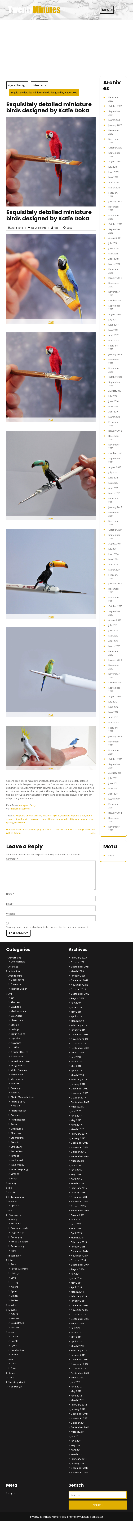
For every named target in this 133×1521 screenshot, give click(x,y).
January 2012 (115, 736)
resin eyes (19, 822)
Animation (14, 971)
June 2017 (113, 324)
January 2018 (115, 277)
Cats (13, 1363)
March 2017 (114, 340)
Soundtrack (17, 1322)
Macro (16, 1105)
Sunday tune (18, 1349)
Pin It (51, 321)
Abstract (15, 1002)
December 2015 (79, 1196)
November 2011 (79, 1418)
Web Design (15, 1386)
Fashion (12, 1201)
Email (10, 903)
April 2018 (113, 258)
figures (56, 815)
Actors (14, 1313)
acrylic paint (18, 815)
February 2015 (79, 1242)
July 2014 (112, 548)
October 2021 (115, 106)
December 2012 (79, 1359)
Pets (11, 1359)
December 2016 (79, 1142)
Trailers (15, 1327)
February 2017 (79, 1133)
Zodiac (14, 1300)
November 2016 (79, 1147)
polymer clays (87, 819)
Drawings (16, 1042)
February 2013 (79, 1350)
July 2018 (112, 243)
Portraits (16, 1115)
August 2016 (114, 390)
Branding (16, 1223)
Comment (12, 858)
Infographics (18, 1065)
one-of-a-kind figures (67, 819)
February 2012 (79, 1404)
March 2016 (114, 416)
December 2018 (79, 1034)
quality (9, 822)
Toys (11, 1377)
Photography (18, 1101)
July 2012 (112, 701)
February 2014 (79, 1296)
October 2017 (115, 300)
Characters (17, 1020)
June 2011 (113, 783)
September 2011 (80, 1427)
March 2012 (114, 722)
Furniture (16, 984)
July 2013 (112, 625)
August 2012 (114, 696)
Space (12, 1373)
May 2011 (113, 788)
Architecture (15, 975)
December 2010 (79, 1467)
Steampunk (17, 1137)
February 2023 (79, 957)
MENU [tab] (107, 10)
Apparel (15, 1205)
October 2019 (115, 147)
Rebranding (17, 1246)
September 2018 (80, 1047)
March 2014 (114, 569)
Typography (17, 1164)
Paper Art (16, 1092)
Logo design (17, 1232)
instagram (24, 805)
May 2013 (113, 635)
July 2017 (112, 319)
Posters (15, 1318)
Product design (19, 1241)
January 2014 (115, 583)
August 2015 (114, 467)
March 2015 (114, 493)
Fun (10, 1210)
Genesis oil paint (70, 815)
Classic (15, 1024)
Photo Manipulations (22, 1097)
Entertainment (16, 1196)
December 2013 (79, 1305)
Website (10, 913)
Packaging (16, 1237)
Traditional (17, 1160)
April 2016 (113, 411)
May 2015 (113, 482)
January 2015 (115, 507)
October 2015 (115, 453)
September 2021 (80, 966)
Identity (12, 1219)
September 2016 (80, 1156)
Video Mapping (19, 1169)
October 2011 (115, 758)
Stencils (15, 1142)
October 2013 (115, 606)
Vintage (15, 1173)
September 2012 (80, 1373)
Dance (14, 1336)
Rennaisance (18, 1119)
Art (10, 993)
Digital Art (16, 1038)
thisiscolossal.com (20, 808)
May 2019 (113, 177)
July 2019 (112, 166)
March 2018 (114, 264)
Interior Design (19, 988)
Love (13, 1277)
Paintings (16, 1088)
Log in (111, 855)
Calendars (17, 1015)
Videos (15, 1354)
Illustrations (17, 1056)
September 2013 (80, 1318)
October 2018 (115, 224)
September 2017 (80, 1102)
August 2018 (114, 237)
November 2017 (79, 1093)
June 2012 (113, 706)
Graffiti (15, 1047)
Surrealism (17, 1151)
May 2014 (113, 559)
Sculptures (17, 1128)
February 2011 (79, 1458)
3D (12, 997)
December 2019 (79, 980)
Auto (13, 1264)
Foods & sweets (20, 1268)
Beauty (12, 1183)
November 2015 (79, 1201)
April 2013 (113, 640)
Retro (14, 1124)
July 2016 (112, 396)
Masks (12, 1305)
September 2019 (80, 993)
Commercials (18, 961)
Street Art (16, 1146)
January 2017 (115, 354)
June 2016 (113, 401)
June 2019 (113, 171)
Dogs (13, 1368)
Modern (15, 1083)
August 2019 (114, 161)
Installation (14, 1255)
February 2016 (79, 1187)
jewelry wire (22, 819)
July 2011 (112, 778)
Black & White (18, 1011)
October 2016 (115, 376)
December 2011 (79, 1413)
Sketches (16, 1133)
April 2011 (113, 793)
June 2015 (113, 477)
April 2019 (113, 182)
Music (11, 1332)
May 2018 (113, 253)
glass (82, 815)
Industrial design (20, 1061)
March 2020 (114, 119)
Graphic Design (19, 1051)
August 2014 (114, 543)
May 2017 (113, 330)
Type (13, 1250)
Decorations (18, 979)
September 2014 (80, 1264)
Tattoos (15, 1155)
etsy (33, 805)
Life (10, 1260)
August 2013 (114, 620)
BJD (10, 1187)
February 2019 (79, 1025)
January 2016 (115, 430)
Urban (14, 1295)
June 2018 (113, 248)
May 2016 (113, 406)
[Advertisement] (66, 46)
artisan (37, 815)
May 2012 (113, 712)
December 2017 (79, 1088)
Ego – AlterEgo (17, 85)
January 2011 (115, 812)
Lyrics (14, 1345)
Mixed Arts (39, 85)
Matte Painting (19, 1070)
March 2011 (114, 798)
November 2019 (79, 984)
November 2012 (79, 1364)
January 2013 (115, 660)
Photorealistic (18, 1110)
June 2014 (113, 554)
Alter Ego (13, 966)
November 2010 (79, 1472)
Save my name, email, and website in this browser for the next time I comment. (47, 927)
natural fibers (48, 819)
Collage (15, 1029)
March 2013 (114, 646)
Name (10, 893)
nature (14, 1286)
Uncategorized (16, 1382)
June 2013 (113, 630)
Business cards (19, 1228)
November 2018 (79, 1038)
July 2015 (112, 472)
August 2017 (114, 314)
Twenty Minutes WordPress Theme (53, 1517)
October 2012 (115, 682)
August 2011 (114, 772)
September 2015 (80, 1210)
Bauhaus (16, 1006)
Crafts (11, 1192)
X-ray (14, 1178)
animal (29, 815)
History (15, 1273)
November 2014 (79, 1255)
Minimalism (17, 1074)
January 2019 (115, 201)
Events (14, 1340)
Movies (12, 1309)
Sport (14, 1291)
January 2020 (115, 125)
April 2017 (113, 335)
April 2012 (113, 717)
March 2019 (114, 187)
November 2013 (79, 1309)
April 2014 (113, 564)
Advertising (14, 957)
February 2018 (79, 1079)
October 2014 (115, 529)
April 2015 (113, 488)
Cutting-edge (18, 1033)
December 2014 (79, 1251)
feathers (47, 815)
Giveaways (14, 1215)
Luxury (14, 1282)
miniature (35, 819)
